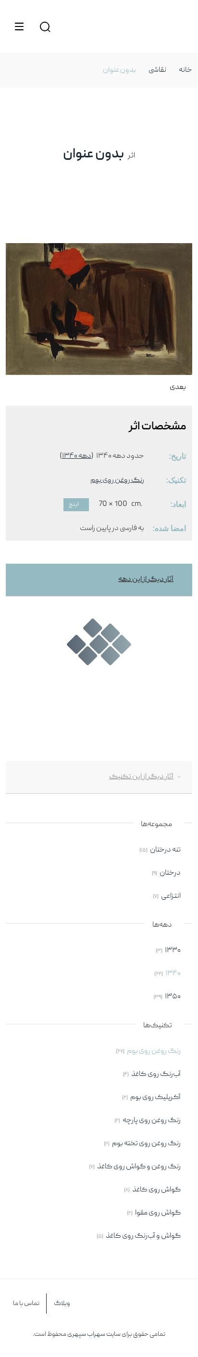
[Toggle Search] (45, 26)
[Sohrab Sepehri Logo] (179, 26)
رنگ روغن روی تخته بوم (146, 1143)
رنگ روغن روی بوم (117, 480)
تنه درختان (165, 850)
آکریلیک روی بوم (155, 1097)
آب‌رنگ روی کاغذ (156, 1074)
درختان (170, 873)
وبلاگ (62, 1303)
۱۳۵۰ (173, 997)
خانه (185, 70)
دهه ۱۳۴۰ (76, 456)
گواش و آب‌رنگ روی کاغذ (143, 1236)
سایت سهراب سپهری (94, 1334)
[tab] (99, 580)
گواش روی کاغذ (156, 1190)
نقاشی (157, 70)
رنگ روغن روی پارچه (152, 1120)
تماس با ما (26, 1303)
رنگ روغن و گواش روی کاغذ (139, 1167)
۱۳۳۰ (173, 950)
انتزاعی (171, 896)
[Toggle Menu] (19, 26)
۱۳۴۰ (173, 974)
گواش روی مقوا (158, 1213)
